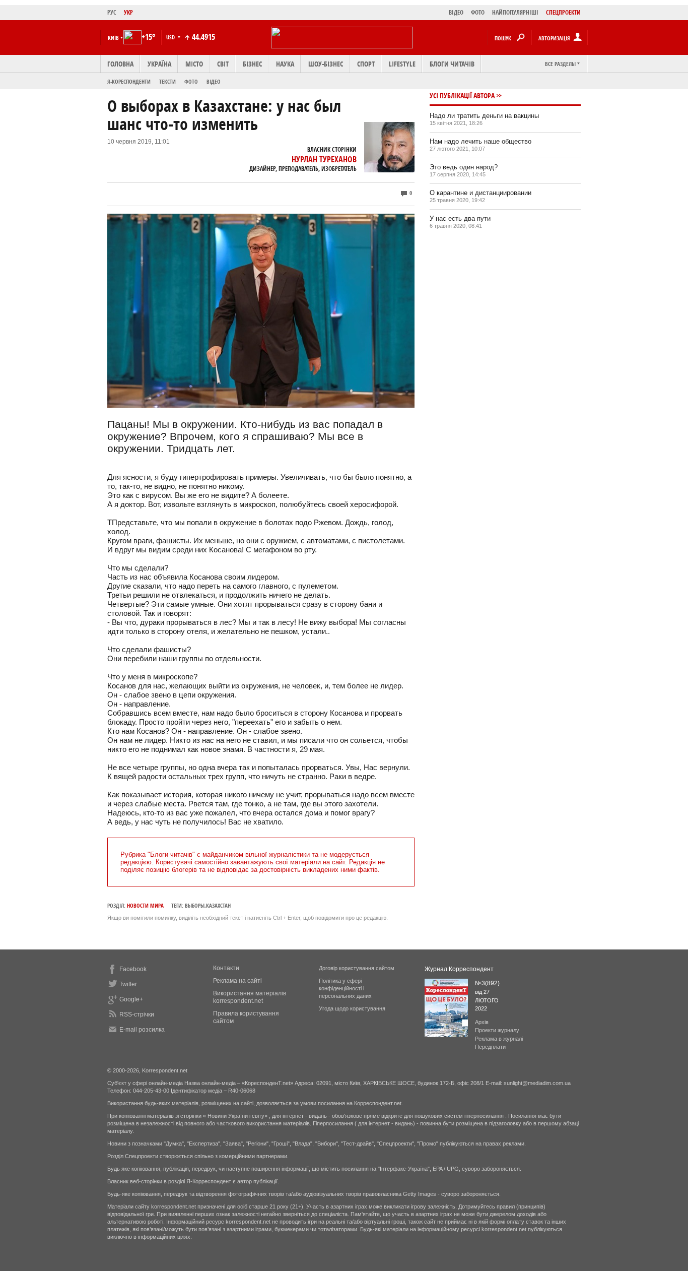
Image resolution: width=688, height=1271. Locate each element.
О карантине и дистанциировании (480, 193)
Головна (120, 64)
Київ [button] (113, 37)
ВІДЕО (456, 12)
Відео (214, 81)
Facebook (133, 969)
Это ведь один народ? (464, 167)
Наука (285, 64)
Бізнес (252, 64)
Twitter (128, 984)
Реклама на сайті (237, 980)
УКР (128, 12)
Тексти (167, 81)
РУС (111, 12)
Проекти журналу (497, 1030)
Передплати (490, 1047)
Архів (482, 1022)
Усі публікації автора (462, 95)
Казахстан (218, 905)
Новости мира (145, 905)
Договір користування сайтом (356, 968)
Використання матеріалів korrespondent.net (249, 997)
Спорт (366, 64)
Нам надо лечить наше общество (480, 141)
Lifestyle (402, 64)
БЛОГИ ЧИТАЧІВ (452, 64)
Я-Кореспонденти (129, 81)
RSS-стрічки (136, 1014)
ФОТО (478, 12)
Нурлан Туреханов (324, 159)
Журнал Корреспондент (459, 969)
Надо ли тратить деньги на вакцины (484, 115)
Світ (223, 64)
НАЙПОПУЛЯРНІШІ (515, 12)
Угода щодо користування (352, 1008)
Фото (191, 81)
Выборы (194, 905)
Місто (194, 64)
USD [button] (171, 37)
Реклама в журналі (499, 1039)
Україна (159, 64)
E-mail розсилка (142, 1029)
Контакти (226, 968)
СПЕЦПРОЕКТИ (563, 12)
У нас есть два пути (460, 218)
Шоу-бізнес (325, 64)
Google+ (131, 999)
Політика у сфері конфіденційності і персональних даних (345, 988)
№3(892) (487, 983)
